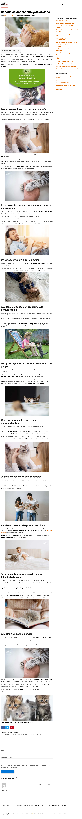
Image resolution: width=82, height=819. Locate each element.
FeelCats (6, 15)
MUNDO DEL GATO (56, 4)
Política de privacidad (32, 805)
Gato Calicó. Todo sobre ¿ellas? (63, 92)
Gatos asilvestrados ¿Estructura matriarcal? (67, 42)
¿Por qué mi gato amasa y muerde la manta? (67, 68)
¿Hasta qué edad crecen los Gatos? (64, 61)
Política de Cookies (21, 805)
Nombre (3, 750)
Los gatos (3, 159)
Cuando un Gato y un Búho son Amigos (65, 23)
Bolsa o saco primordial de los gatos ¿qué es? (67, 66)
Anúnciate (63, 805)
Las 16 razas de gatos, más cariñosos (65, 63)
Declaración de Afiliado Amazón (52, 805)
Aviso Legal (41, 805)
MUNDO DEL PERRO (70, 4)
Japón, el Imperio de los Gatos (63, 20)
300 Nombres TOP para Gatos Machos (65, 85)
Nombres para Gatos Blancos (63, 82)
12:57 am (50, 784)
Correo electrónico (7, 757)
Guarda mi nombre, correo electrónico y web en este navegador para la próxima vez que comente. (25, 766)
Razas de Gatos (59, 80)
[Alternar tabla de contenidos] (17, 51)
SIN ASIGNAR (13, 15)
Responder (5, 795)
